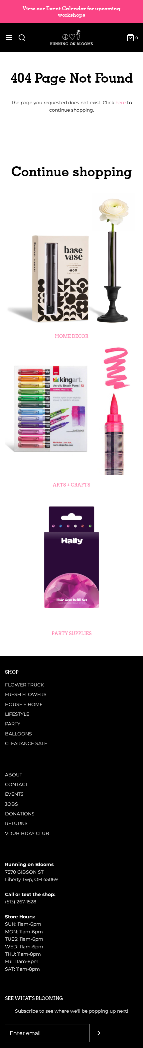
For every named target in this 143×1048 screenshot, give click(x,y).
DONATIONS (20, 814)
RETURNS (16, 823)
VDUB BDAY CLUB (27, 833)
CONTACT (16, 784)
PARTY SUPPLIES (71, 633)
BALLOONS (18, 734)
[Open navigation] (9, 38)
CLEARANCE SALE (26, 743)
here (120, 103)
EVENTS (14, 794)
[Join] (98, 1033)
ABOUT (13, 775)
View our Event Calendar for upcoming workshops (71, 11)
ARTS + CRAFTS (71, 485)
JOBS (11, 804)
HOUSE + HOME (24, 704)
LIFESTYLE (17, 714)
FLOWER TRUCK (24, 685)
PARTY (12, 724)
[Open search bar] (24, 38)
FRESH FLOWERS (26, 694)
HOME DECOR (71, 336)
